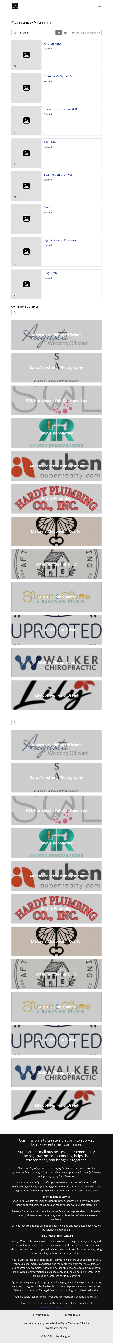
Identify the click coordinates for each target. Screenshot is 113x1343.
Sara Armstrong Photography (56, 367)
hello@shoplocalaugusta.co (54, 1307)
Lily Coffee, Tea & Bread (56, 695)
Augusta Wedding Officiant (56, 334)
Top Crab (50, 142)
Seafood (48, 48)
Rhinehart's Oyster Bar (59, 76)
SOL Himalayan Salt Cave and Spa (56, 400)
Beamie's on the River (58, 175)
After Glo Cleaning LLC (56, 564)
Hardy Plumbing (56, 498)
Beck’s (48, 207)
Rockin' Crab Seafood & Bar (62, 109)
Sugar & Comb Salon (56, 596)
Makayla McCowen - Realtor (56, 531)
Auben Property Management (56, 465)
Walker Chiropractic (56, 662)
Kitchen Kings (53, 43)
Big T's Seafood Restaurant (61, 240)
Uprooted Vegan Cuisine (56, 629)
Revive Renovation (56, 433)
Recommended (85, 32)
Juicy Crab (50, 273)
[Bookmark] (15, 66)
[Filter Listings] (15, 32)
